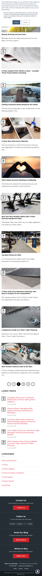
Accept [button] (16, 22)
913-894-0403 (12, 565)
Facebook (12, 523)
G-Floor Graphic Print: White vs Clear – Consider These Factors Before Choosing (20, 72)
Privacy (26, 568)
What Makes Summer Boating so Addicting (19, 180)
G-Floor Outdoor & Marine (13, 473)
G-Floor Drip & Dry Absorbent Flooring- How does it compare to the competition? (19, 292)
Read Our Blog (21, 540)
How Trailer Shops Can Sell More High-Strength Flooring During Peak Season (23, 432)
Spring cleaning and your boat (14, 34)
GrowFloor (6, 485)
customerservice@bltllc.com (25, 565)
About (15, 568)
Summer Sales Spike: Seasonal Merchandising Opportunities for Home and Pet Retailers (21, 421)
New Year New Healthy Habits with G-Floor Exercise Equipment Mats (18, 217)
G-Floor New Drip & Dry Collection (15, 141)
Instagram (20, 523)
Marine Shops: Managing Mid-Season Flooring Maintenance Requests (20, 410)
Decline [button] (25, 22)
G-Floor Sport (7, 477)
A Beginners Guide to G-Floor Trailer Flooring (19, 330)
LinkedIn (30, 523)
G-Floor (5, 465)
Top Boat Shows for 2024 (11, 255)
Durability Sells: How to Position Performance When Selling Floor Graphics (21, 400)
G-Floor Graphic (8, 469)
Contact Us (21, 507)
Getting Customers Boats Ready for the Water (20, 104)
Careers (20, 568)
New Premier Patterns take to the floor (17, 366)
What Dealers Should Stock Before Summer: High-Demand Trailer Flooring (22, 443)
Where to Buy (21, 556)
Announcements (9, 460)
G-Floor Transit (8, 481)
